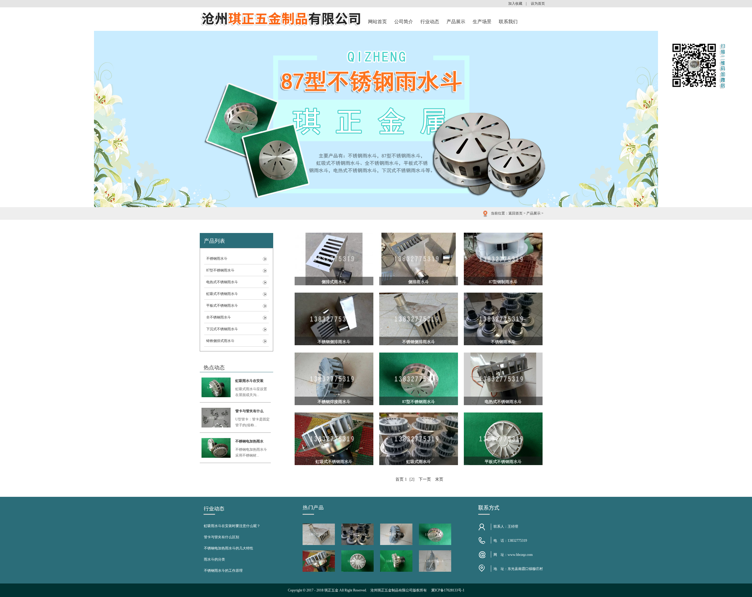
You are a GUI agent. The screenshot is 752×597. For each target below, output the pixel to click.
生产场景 (482, 21)
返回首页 (515, 213)
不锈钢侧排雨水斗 (334, 342)
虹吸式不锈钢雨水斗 (222, 294)
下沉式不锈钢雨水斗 (222, 329)
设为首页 (538, 3)
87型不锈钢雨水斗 (220, 270)
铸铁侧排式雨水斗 (220, 341)
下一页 (425, 479)
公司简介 (403, 21)
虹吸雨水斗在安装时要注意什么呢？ (232, 526)
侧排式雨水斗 (334, 282)
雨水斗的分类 (214, 559)
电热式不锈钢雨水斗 (222, 282)
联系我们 (508, 21)
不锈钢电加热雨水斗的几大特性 (228, 548)
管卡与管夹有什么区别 (221, 537)
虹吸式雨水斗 (418, 462)
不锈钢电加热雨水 (249, 441)
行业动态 (429, 21)
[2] (411, 479)
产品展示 (455, 21)
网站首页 (377, 21)
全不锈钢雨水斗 (218, 317)
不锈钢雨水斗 (216, 258)
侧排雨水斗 (418, 282)
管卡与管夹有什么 (249, 411)
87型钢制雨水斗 (503, 282)
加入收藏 (515, 3)
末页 (439, 479)
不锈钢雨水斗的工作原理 (223, 571)
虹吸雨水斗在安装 (249, 381)
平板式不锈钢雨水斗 (222, 305)
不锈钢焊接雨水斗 (334, 402)
